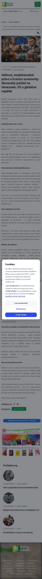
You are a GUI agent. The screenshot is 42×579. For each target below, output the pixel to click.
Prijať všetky (21, 315)
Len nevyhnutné (21, 303)
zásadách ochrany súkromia (15, 296)
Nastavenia (21, 309)
